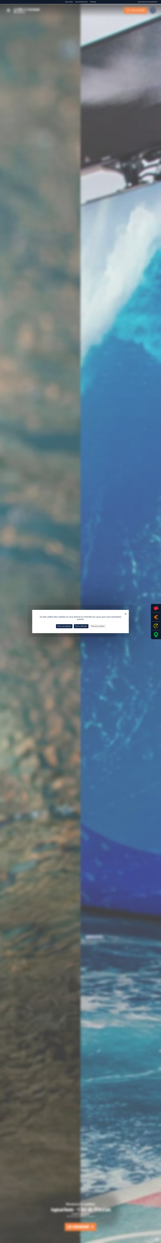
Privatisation (81, 2)
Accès (156, 634)
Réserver (156, 608)
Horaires (156, 626)
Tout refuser (81, 626)
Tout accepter (64, 626)
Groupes (69, 2)
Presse (93, 2)
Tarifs (156, 617)
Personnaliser (98, 626)
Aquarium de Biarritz (147, 2)
